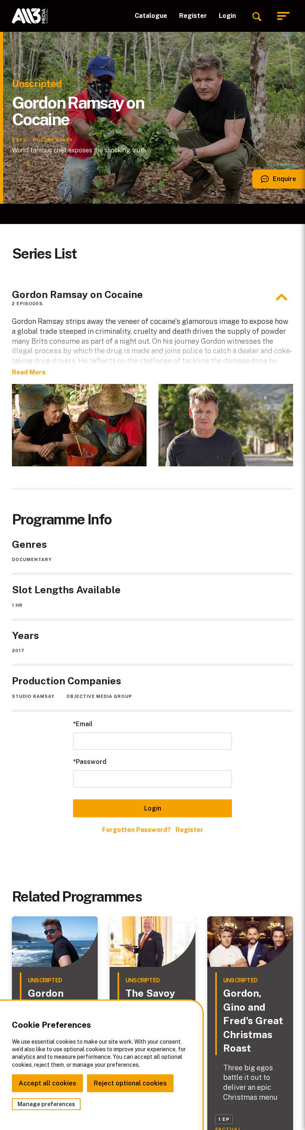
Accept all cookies (47, 1083)
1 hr (17, 605)
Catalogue (151, 15)
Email (84, 724)
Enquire (274, 182)
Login (227, 15)
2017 (18, 650)
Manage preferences (46, 1104)
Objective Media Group (99, 696)
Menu (285, 16)
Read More (29, 372)
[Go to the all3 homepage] (30, 15)
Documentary (32, 559)
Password (91, 762)
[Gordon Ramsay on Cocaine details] (281, 297)
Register (193, 15)
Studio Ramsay (33, 696)
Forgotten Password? (136, 830)
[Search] (256, 16)
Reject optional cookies (130, 1083)
